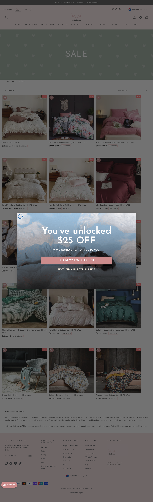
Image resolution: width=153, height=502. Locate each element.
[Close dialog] (20, 216)
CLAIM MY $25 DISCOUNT (76, 260)
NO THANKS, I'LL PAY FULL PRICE (76, 269)
